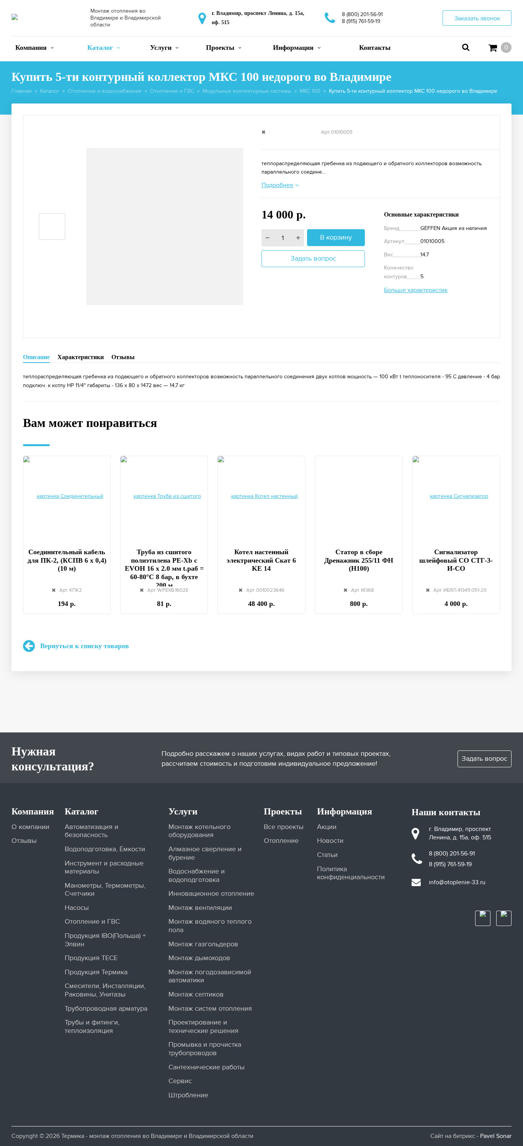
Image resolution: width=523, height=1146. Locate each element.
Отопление (281, 841)
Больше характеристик (416, 290)
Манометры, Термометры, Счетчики (105, 890)
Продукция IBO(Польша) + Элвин (105, 940)
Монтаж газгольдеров (203, 944)
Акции (327, 827)
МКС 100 (310, 91)
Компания (31, 47)
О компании (30, 827)
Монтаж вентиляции (200, 908)
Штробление (188, 1095)
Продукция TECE (91, 958)
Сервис (180, 1081)
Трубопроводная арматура (106, 1009)
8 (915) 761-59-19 (361, 21)
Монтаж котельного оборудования (199, 831)
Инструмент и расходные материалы (104, 867)
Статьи (327, 855)
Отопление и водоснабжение (105, 91)
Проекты (220, 47)
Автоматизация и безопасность (91, 831)
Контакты (375, 47)
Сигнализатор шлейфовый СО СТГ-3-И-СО (456, 560)
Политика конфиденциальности (350, 873)
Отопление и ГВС (172, 91)
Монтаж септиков (196, 994)
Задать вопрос (313, 258)
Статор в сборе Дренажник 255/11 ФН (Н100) (358, 560)
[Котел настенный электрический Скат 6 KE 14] (261, 497)
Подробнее (277, 185)
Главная (21, 91)
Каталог (100, 47)
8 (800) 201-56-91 (362, 14)
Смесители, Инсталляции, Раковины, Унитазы (105, 990)
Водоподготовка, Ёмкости (105, 849)
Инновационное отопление (211, 894)
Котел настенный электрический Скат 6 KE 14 (261, 560)
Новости (330, 841)
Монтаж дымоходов (199, 958)
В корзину (336, 237)
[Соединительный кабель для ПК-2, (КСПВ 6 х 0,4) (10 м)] (66, 497)
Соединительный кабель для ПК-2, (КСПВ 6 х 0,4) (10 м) (67, 560)
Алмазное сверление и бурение (205, 853)
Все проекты (284, 827)
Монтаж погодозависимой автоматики (209, 976)
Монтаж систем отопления (210, 1009)
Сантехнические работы (206, 1067)
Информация (293, 47)
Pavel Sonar (496, 1136)
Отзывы (123, 357)
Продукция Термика (96, 972)
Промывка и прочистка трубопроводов (204, 1049)
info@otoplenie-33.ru (457, 882)
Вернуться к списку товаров (84, 646)
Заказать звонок (477, 18)
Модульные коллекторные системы (247, 91)
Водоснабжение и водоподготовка (196, 875)
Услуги (161, 47)
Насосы (77, 908)
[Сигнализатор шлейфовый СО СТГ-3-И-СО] (456, 497)
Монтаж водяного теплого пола (210, 926)
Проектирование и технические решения (203, 1026)
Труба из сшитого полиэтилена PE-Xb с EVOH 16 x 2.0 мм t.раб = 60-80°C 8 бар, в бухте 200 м (164, 568)
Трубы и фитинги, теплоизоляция (92, 1026)
